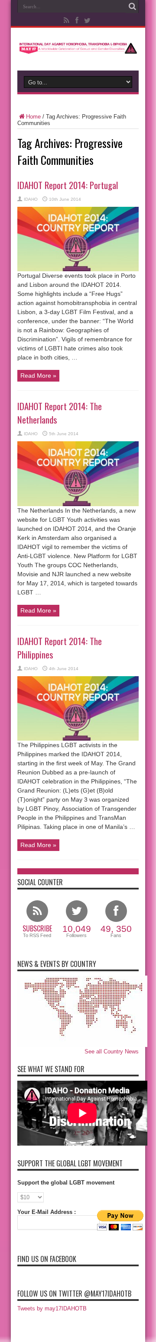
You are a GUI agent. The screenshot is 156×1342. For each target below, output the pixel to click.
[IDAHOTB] (78, 49)
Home (33, 116)
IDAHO (31, 199)
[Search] (132, 6)
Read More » (38, 375)
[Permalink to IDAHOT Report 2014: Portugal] (78, 269)
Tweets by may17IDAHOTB (52, 1308)
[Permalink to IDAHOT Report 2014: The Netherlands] (78, 504)
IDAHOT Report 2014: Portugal (67, 185)
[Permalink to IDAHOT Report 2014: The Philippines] (78, 738)
